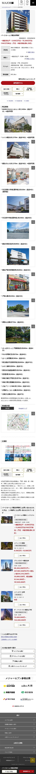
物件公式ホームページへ (26, 79)
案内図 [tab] (7, 408)
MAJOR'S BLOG (9, 747)
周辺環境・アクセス (6, 93)
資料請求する (18, 83)
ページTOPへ (32, 760)
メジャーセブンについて (9, 757)
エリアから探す (18, 651)
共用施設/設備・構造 (29, 89)
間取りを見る (30, 58)
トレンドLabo (8, 752)
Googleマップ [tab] (23, 408)
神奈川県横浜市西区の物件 (9, 637)
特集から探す (18, 661)
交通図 (27, 101)
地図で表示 (31, 52)
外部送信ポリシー (10, 760)
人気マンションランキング (19, 666)
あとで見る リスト (21, 4)
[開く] (33, 3)
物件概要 (18, 93)
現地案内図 (19, 101)
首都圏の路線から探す (10, 724)
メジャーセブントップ (6, 7)
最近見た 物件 (27, 4)
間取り (18, 89)
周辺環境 (11, 101)
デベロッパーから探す (18, 656)
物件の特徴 (6, 89)
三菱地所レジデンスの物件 (9, 639)
